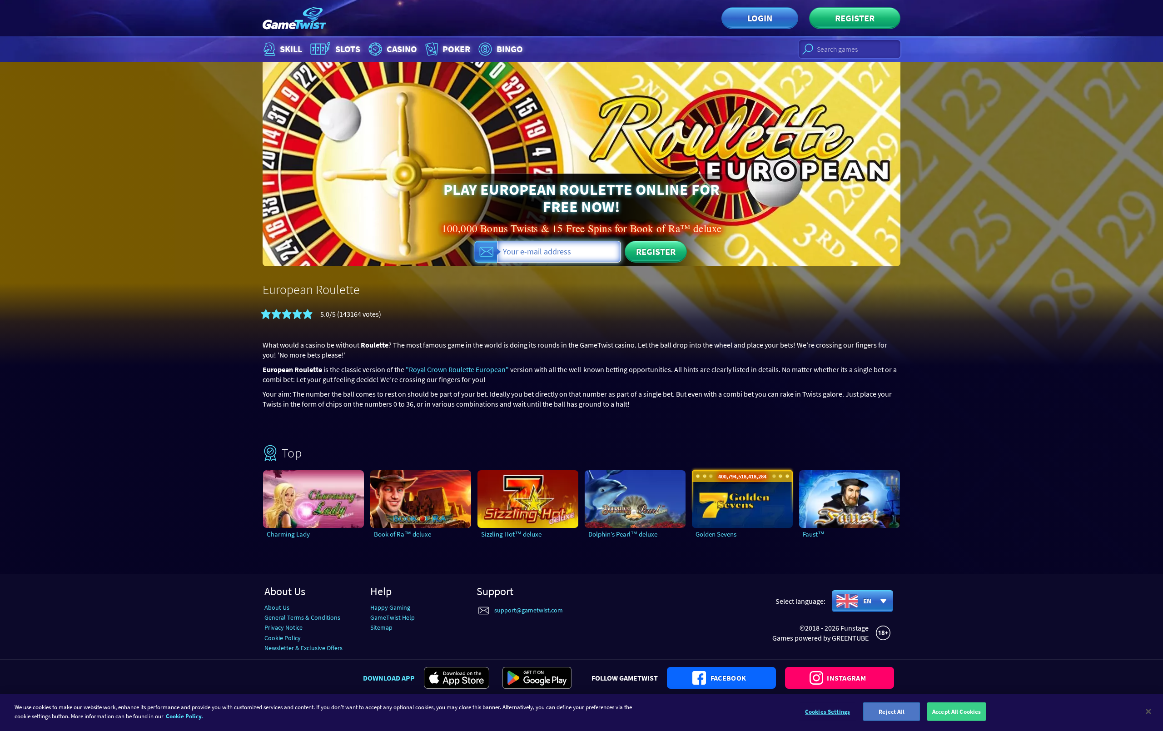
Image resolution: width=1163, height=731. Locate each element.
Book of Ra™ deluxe (402, 534)
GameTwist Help (392, 617)
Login (759, 18)
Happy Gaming (390, 607)
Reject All (891, 712)
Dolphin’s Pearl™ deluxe (622, 534)
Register (855, 18)
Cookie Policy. (184, 716)
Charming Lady (288, 534)
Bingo (510, 49)
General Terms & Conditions (302, 617)
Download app (389, 677)
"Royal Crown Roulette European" (457, 369)
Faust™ (814, 534)
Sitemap (381, 627)
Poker (456, 49)
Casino (402, 49)
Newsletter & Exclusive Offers (303, 648)
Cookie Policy (282, 638)
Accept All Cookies (956, 712)
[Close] (1148, 711)
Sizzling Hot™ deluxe (511, 534)
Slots (347, 49)
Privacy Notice (283, 627)
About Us (276, 607)
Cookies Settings (827, 712)
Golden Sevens (716, 534)
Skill (291, 49)
